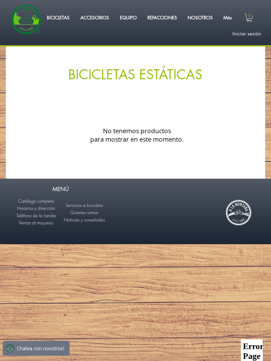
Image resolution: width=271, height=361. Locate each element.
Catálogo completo (36, 201)
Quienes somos (84, 212)
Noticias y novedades (84, 220)
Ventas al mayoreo (36, 223)
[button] (58, 18)
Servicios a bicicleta (84, 205)
